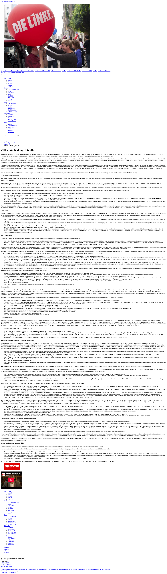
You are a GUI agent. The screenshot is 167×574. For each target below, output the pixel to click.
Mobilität (10, 96)
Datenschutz (11, 130)
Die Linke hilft (12, 119)
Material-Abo (11, 118)
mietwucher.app (12, 121)
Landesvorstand (12, 103)
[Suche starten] (18, 135)
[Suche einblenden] (1, 74)
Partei (5, 102)
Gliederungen (11, 108)
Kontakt (10, 124)
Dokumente (11, 127)
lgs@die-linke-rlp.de (6, 566)
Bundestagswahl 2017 (10, 143)
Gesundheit (11, 92)
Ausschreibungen (12, 111)
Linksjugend (11, 86)
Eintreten (10, 114)
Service (6, 122)
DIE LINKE (7, 78)
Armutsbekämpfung (13, 89)
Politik (6, 88)
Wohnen (10, 94)
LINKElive (11, 129)
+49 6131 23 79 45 (6, 563)
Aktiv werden (11, 116)
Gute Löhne (11, 97)
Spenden (10, 85)
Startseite (6, 547)
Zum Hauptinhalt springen (8, 1)
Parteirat (10, 107)
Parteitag (10, 105)
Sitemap (6, 551)
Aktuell (10, 80)
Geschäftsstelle (12, 110)
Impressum (11, 132)
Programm (7, 144)
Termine (10, 83)
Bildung (10, 99)
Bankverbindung (12, 125)
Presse (9, 81)
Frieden (10, 100)
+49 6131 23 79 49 (6, 564)
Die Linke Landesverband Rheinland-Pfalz (12, 72)
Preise (9, 91)
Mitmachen (7, 113)
